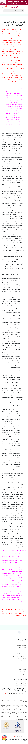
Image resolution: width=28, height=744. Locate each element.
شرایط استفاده (22, 661)
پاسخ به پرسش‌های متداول (19, 656)
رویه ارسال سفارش (22, 645)
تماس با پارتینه (22, 674)
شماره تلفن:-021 (15, 693)
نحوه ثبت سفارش (22, 643)
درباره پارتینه (23, 672)
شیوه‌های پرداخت (22, 647)
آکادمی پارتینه (22, 669)
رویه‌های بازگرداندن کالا (21, 658)
